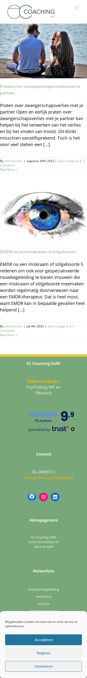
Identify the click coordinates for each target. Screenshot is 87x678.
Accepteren (44, 640)
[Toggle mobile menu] (77, 7)
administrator (13, 161)
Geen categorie (68, 161)
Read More (7, 170)
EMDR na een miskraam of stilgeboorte (38, 251)
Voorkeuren (44, 666)
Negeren (43, 653)
